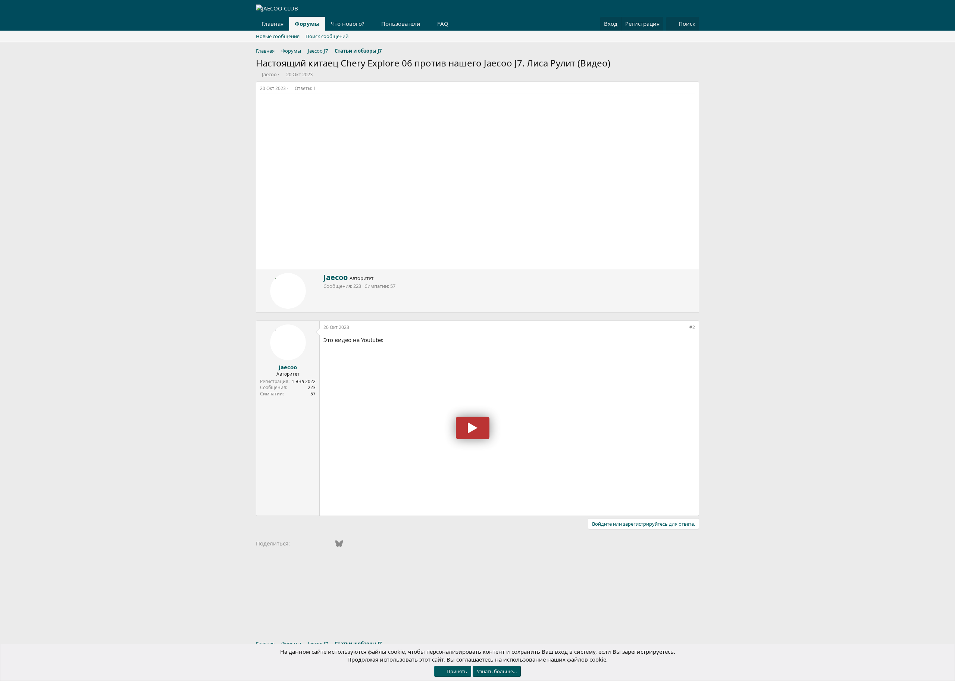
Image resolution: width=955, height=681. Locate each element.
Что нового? (347, 23)
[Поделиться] (693, 88)
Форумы (307, 23)
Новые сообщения (278, 36)
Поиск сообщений (327, 36)
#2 (692, 327)
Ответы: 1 (305, 88)
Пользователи (400, 23)
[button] (370, 24)
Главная (273, 23)
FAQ (442, 23)
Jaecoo (269, 74)
